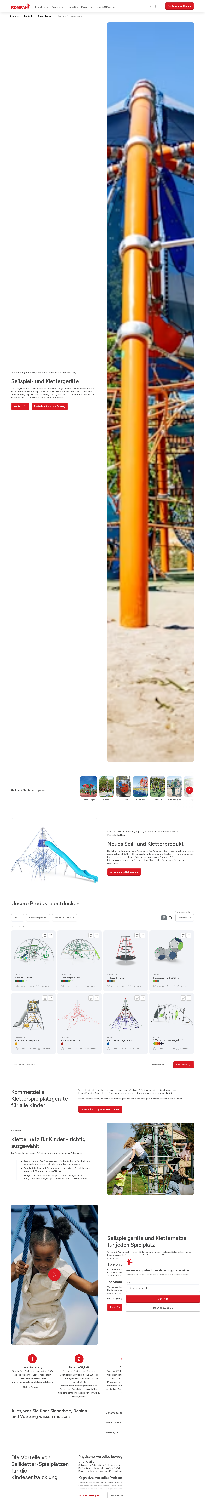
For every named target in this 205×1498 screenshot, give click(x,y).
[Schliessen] (196, 1260)
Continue (163, 1298)
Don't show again (163, 1307)
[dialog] (102, 749)
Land (128, 1282)
